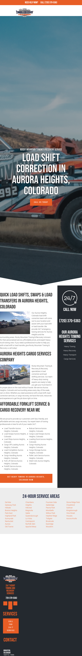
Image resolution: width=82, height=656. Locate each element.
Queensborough (32, 516)
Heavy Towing (69, 346)
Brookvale (50, 521)
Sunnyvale (9, 518)
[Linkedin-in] (10, 607)
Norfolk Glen (30, 524)
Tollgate (49, 518)
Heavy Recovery (69, 350)
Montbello (50, 510)
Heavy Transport (69, 355)
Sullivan (69, 508)
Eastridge (49, 524)
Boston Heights (11, 510)
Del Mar (8, 502)
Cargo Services (70, 359)
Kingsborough (71, 510)
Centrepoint (30, 521)
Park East (8, 513)
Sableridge (50, 505)
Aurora (7, 524)
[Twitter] (15, 603)
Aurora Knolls (71, 518)
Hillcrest (29, 508)
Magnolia (29, 510)
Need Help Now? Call (35, 2)
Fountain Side (51, 502)
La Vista (29, 518)
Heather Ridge (51, 516)
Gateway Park (10, 505)
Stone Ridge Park (73, 502)
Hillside (8, 508)
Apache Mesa (31, 527)
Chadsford (70, 505)
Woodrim (49, 527)
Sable (28, 513)
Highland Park (10, 516)
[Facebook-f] (10, 603)
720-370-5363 (11, 598)
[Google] (5, 603)
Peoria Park (50, 508)
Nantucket (9, 521)
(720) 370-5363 (51, 2)
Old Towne (9, 527)
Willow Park (50, 513)
